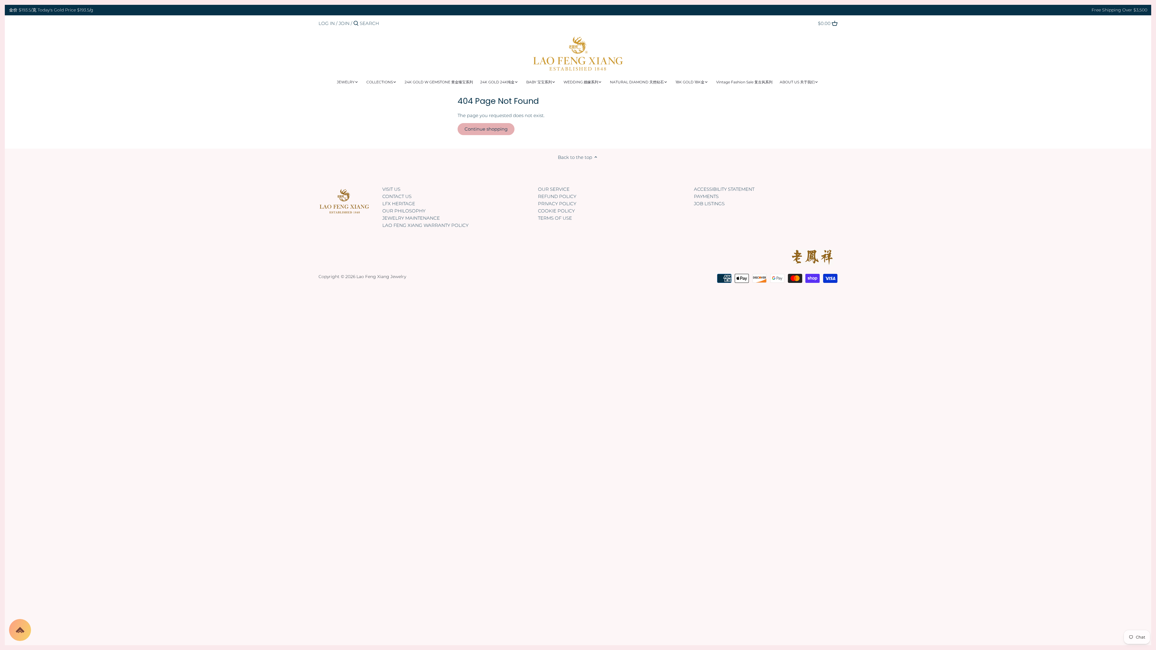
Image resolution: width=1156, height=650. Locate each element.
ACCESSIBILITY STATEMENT (724, 189)
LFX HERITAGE (398, 203)
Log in (327, 23)
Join (344, 23)
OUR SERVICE (554, 189)
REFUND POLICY (557, 196)
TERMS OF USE (555, 218)
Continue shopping (486, 129)
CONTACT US (397, 196)
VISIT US (391, 189)
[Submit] (356, 23)
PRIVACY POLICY (557, 203)
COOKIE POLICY (556, 211)
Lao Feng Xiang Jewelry (381, 276)
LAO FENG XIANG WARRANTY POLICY (425, 225)
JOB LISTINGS (709, 203)
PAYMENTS (706, 196)
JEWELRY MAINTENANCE (411, 218)
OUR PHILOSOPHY (403, 211)
